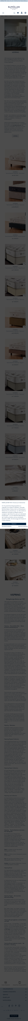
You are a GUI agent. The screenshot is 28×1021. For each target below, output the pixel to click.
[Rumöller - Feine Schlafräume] (14, 7)
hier (17, 518)
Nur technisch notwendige (6, 526)
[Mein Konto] (22, 12)
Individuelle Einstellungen (23, 526)
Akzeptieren (14, 523)
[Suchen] (14, 12)
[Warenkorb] (25, 12)
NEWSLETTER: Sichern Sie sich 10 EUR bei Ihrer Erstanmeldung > (14, 0)
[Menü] (3, 13)
